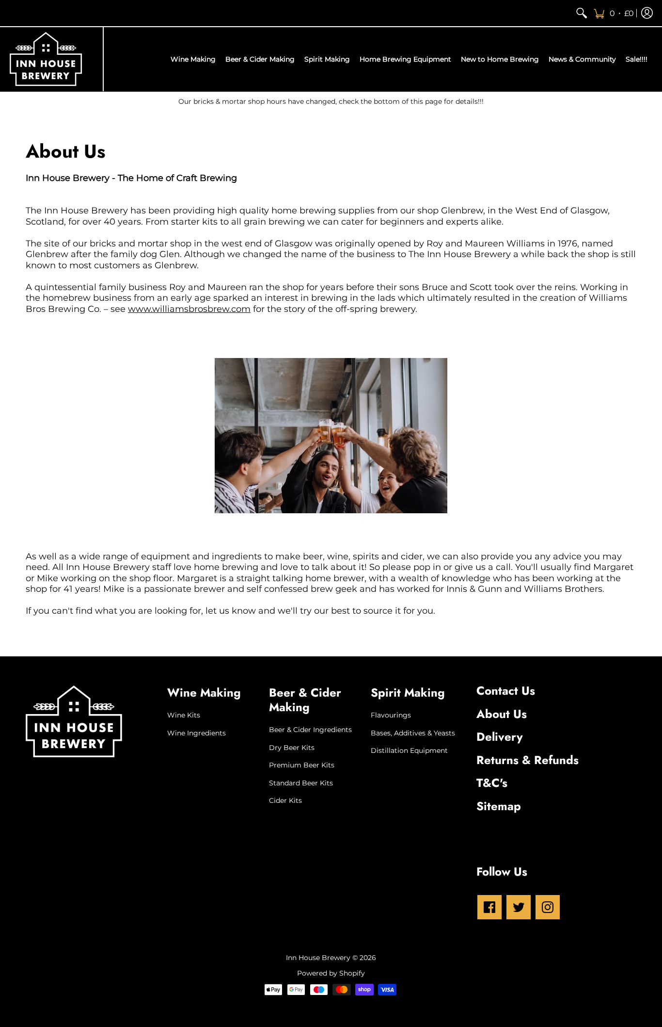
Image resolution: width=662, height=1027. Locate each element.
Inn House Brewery (318, 958)
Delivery (499, 736)
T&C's (491, 782)
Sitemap (498, 806)
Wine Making (204, 692)
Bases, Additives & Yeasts (413, 733)
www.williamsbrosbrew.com (189, 309)
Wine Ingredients (196, 733)
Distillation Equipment (409, 750)
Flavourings (391, 715)
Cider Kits (285, 800)
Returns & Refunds (527, 759)
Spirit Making (408, 692)
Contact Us (505, 690)
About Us (501, 713)
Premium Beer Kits (301, 765)
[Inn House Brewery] (46, 59)
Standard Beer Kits (301, 783)
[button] (613, 13)
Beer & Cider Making (305, 700)
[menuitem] (581, 13)
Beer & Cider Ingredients (310, 729)
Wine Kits (183, 715)
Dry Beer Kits (292, 747)
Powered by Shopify (331, 973)
